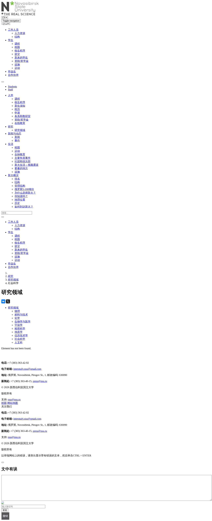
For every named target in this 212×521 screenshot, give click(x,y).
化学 (17, 318)
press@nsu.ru (40, 381)
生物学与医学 (22, 321)
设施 (17, 64)
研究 (10, 126)
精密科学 (20, 328)
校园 (17, 47)
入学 (10, 95)
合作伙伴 (13, 75)
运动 (17, 68)
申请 (17, 112)
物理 (17, 311)
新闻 (17, 137)
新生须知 (20, 105)
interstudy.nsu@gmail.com (27, 368)
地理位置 (20, 199)
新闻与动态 (14, 133)
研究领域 (20, 130)
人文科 (19, 342)
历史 (17, 203)
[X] (8, 301)
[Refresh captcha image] (2, 503)
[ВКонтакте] (3, 301)
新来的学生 (21, 57)
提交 (17, 54)
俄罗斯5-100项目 (24, 189)
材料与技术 (21, 314)
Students (12, 86)
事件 (17, 140)
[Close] (2, 462)
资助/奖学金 (21, 61)
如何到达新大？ (24, 206)
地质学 (19, 332)
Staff (10, 89)
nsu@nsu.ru (14, 399)
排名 (17, 178)
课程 (17, 43)
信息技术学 (21, 335)
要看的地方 (21, 168)
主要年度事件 (22, 157)
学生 (10, 40)
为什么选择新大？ (25, 192)
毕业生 (12, 71)
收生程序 (20, 50)
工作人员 (13, 29)
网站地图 (12, 403)
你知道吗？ (21, 196)
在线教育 (20, 123)
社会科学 (20, 339)
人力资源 (20, 33)
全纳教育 (20, 154)
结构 (17, 36)
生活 (10, 144)
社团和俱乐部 (22, 161)
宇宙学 (19, 325)
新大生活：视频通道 (26, 164)
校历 (17, 109)
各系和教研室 (22, 116)
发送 (5, 510)
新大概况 (13, 175)
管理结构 (20, 185)
